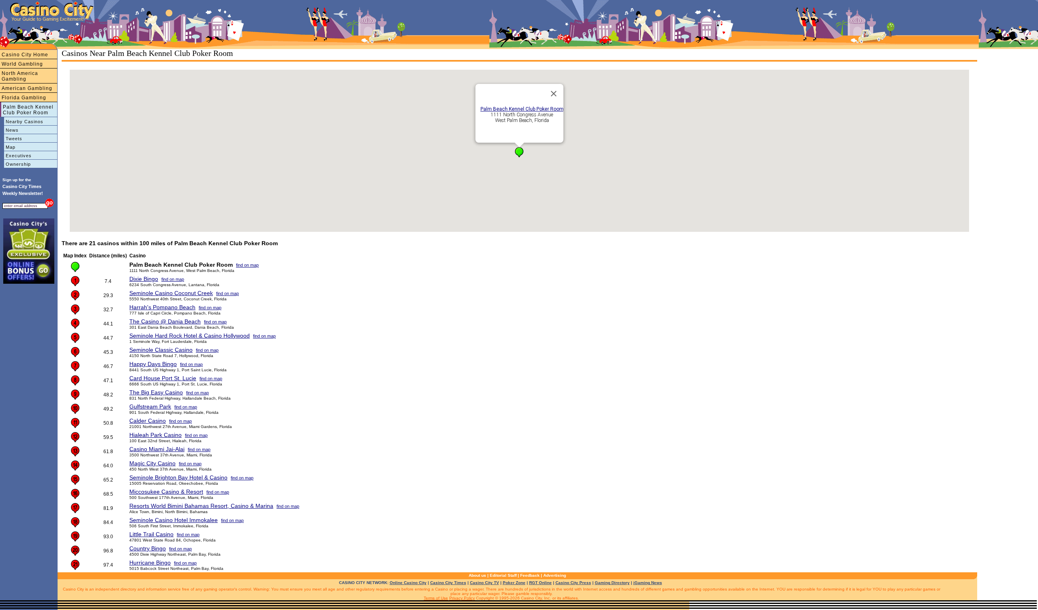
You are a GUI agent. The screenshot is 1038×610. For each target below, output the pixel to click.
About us (477, 575)
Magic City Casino (152, 463)
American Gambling (27, 88)
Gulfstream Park (150, 406)
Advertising (554, 575)
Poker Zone (514, 582)
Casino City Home (25, 55)
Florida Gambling (24, 98)
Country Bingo (147, 548)
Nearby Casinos (24, 121)
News (12, 130)
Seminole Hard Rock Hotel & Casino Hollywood (189, 335)
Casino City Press (573, 582)
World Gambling (22, 64)
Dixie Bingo (143, 279)
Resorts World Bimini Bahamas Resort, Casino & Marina (201, 506)
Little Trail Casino (151, 534)
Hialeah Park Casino (155, 435)
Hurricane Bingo (150, 562)
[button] (519, 152)
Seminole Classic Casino (161, 350)
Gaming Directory (612, 582)
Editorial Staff (503, 575)
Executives (19, 155)
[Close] (554, 93)
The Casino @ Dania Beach (165, 321)
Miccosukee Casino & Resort (166, 491)
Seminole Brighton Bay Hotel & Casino (178, 477)
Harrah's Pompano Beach (162, 307)
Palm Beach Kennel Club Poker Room (28, 110)
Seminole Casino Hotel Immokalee (173, 520)
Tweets (14, 138)
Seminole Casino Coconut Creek (171, 293)
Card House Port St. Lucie (162, 378)
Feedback (530, 575)
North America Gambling (20, 76)
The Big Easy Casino (156, 392)
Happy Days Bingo (153, 364)
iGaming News (647, 582)
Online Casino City (408, 582)
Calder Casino (147, 420)
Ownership (18, 164)
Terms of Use (436, 598)
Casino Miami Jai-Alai (156, 449)
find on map (247, 265)
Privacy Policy (462, 598)
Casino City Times (448, 582)
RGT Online (540, 582)
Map (10, 147)
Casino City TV (484, 582)
